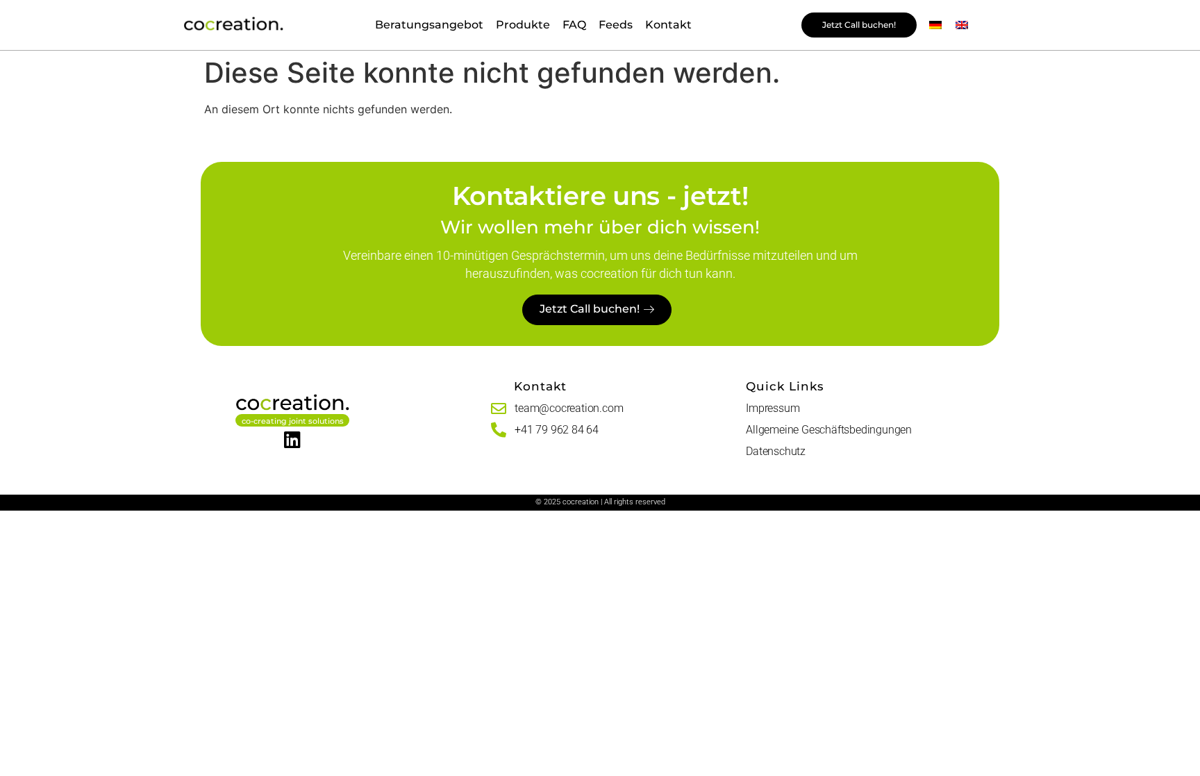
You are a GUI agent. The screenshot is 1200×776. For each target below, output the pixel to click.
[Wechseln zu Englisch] (962, 25)
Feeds (616, 24)
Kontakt (668, 24)
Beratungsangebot (429, 24)
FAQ (574, 24)
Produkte (523, 24)
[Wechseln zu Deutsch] (935, 25)
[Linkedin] (292, 439)
